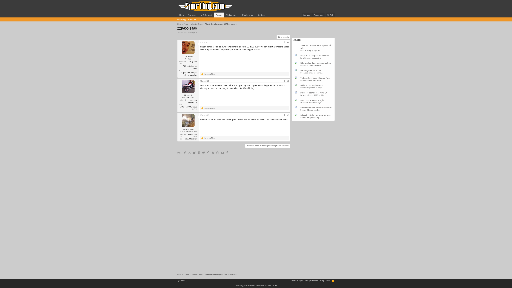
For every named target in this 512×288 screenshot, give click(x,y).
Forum (219, 15)
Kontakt (261, 15)
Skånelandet (192, 102)
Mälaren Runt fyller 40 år (311, 85)
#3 (288, 115)
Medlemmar (248, 15)
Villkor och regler (296, 280)
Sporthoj (183, 280)
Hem (181, 15)
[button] (238, 15)
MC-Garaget (206, 15)
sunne (195, 136)
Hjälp (322, 280)
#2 (288, 81)
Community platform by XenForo (256, 286)
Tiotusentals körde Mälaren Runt (315, 78)
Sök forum (192, 19)
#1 (288, 42)
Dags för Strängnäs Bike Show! (314, 55)
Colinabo (183, 32)
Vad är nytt (231, 15)
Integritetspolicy (311, 280)
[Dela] (284, 42)
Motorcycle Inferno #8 (310, 70)
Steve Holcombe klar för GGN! (314, 92)
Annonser (192, 15)
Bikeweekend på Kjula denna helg (315, 63)
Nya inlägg (181, 19)
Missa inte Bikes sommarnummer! (316, 107)
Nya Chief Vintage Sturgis (312, 100)
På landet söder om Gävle (190, 67)
